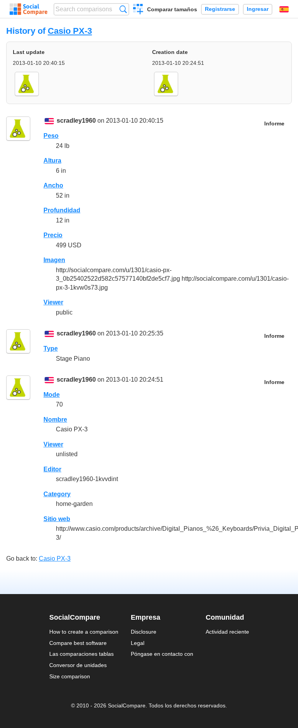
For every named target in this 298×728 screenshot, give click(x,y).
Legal (137, 643)
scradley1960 (76, 120)
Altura (52, 160)
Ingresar (258, 9)
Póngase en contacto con (162, 654)
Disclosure (143, 632)
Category (57, 494)
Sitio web (56, 519)
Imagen (54, 260)
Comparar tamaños (172, 9)
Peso (51, 135)
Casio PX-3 (70, 31)
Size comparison (69, 676)
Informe (274, 124)
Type (50, 348)
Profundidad (61, 210)
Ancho (53, 185)
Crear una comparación (138, 10)
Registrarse (220, 9)
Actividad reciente (227, 632)
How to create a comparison (83, 632)
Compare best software (78, 643)
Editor (52, 469)
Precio (52, 235)
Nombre (55, 419)
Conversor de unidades (78, 665)
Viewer (53, 302)
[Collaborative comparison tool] (28, 9)
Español (284, 9)
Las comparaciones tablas (81, 654)
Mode (51, 394)
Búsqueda (123, 9)
